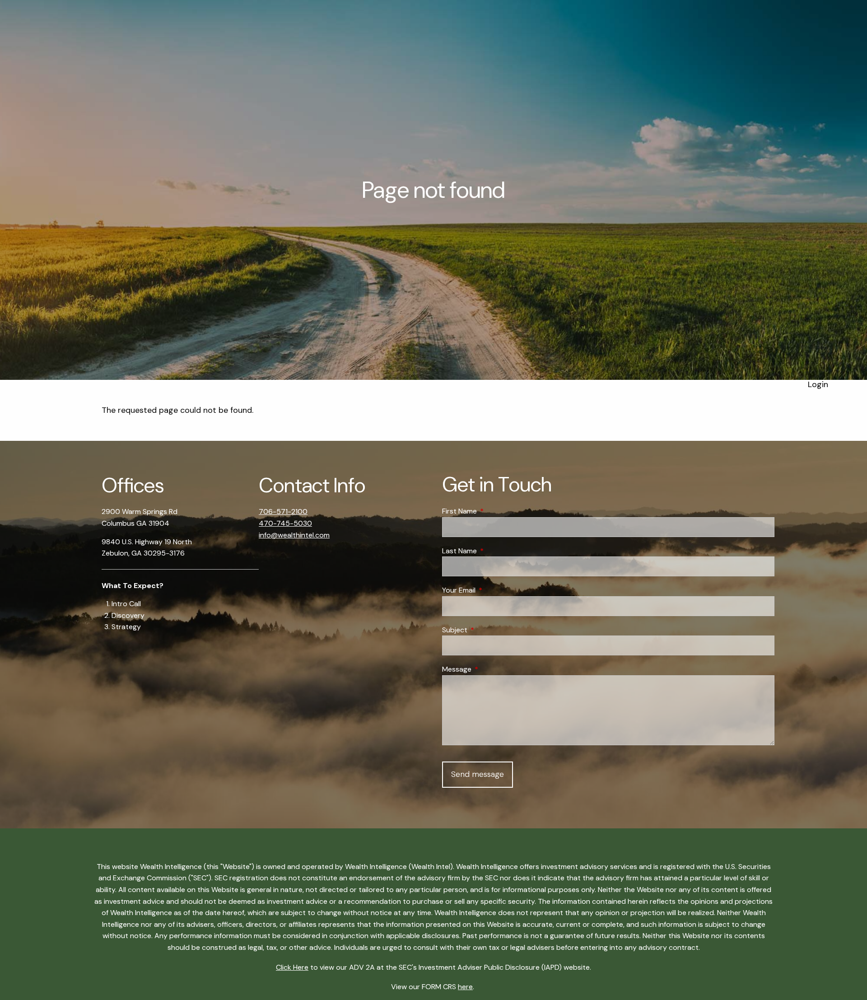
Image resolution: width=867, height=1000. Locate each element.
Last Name (494, 551)
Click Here (292, 967)
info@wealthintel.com (294, 535)
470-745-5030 (285, 523)
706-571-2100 (283, 511)
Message (491, 669)
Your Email (493, 590)
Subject (489, 630)
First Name (494, 511)
